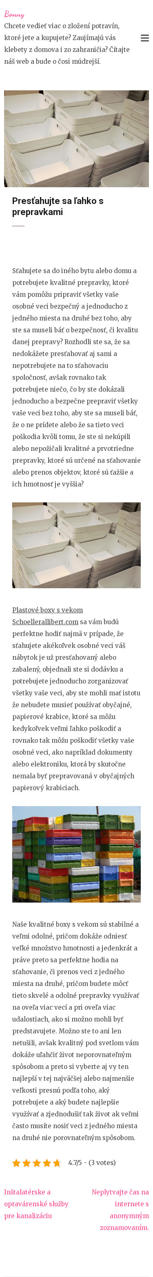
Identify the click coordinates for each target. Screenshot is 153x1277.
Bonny (14, 14)
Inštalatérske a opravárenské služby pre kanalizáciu (36, 1204)
